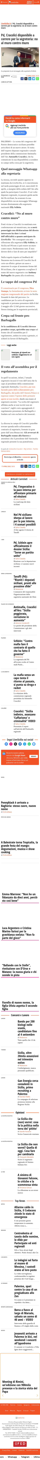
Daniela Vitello (25, 1097)
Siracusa (25, 1410)
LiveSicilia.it (6, 23)
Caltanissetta (35, 1405)
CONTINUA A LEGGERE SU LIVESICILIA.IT (20, 474)
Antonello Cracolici (16, 449)
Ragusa (19, 1410)
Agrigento (27, 1405)
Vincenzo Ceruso (26, 1187)
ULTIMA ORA (4, 1405)
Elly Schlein (28, 449)
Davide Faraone (25, 1131)
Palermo (12, 1405)
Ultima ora (33, 1457)
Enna (6, 1410)
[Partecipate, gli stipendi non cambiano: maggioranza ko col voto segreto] (17, 354)
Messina (12, 1410)
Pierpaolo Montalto (27, 1157)
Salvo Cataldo (14, 76)
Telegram (20, 1457)
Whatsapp (7, 1457)
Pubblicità (21, 1450)
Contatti (14, 1450)
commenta (26, 457)
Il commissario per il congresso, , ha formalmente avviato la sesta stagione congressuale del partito (19, 291)
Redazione (19, 589)
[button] (2, 1395)
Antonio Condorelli (22, 623)
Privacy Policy (6, 1450)
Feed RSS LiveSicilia (32, 1450)
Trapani (32, 1410)
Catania (19, 1405)
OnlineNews (7, 812)
